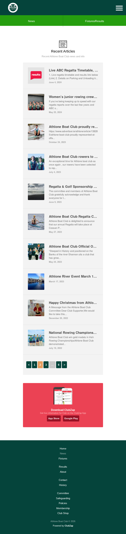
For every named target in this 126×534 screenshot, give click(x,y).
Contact (63, 480)
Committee (63, 493)
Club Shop (63, 513)
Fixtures (63, 458)
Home (63, 448)
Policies (63, 503)
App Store (53, 418)
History (63, 485)
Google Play (71, 418)
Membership (63, 508)
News (31, 21)
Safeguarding (63, 498)
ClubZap (69, 526)
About (63, 471)
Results (63, 466)
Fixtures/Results (94, 21)
